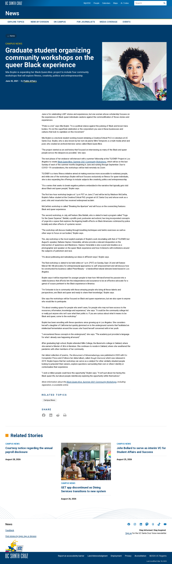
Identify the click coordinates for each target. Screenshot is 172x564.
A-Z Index (125, 3)
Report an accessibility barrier (71, 556)
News (12, 13)
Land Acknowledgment (98, 556)
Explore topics (16, 22)
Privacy (128, 556)
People (96, 3)
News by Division (40, 22)
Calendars (106, 3)
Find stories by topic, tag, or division (20, 536)
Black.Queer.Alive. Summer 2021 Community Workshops (82, 162)
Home (12, 36)
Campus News (49, 400)
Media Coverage (108, 22)
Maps (115, 3)
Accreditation (140, 556)
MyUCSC (87, 3)
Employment (116, 556)
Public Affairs (30, 81)
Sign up (128, 533)
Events (126, 22)
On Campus (60, 22)
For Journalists (86, 22)
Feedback (9, 530)
